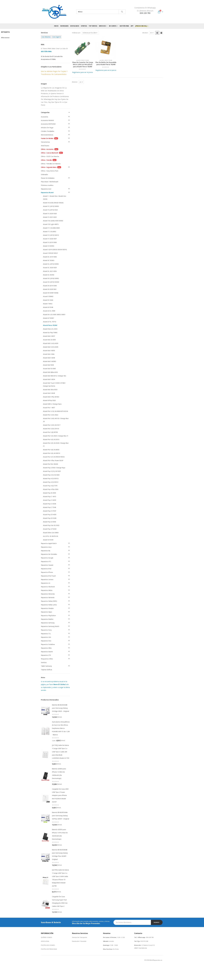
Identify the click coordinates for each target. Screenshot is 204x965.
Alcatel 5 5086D (48, 296)
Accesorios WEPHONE (48, 124)
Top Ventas (93, 26)
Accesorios (44, 117)
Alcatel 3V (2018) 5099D (51, 278)
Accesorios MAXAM (47, 120)
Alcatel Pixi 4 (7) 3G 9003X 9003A (53, 457)
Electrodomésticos (47, 135)
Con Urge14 (56, 37)
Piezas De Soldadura (47, 178)
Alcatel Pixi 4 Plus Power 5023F (53, 460)
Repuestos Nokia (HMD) (49, 601)
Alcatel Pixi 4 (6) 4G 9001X (51, 453)
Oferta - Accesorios (47, 149)
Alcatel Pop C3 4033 (49, 500)
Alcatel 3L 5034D (48, 275)
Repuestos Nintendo (47, 597)
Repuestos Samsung (48, 623)
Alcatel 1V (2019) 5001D (51, 235)
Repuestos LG (45, 583)
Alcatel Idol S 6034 (49, 379)
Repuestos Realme (47, 619)
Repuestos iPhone (47, 572)
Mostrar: (145, 33)
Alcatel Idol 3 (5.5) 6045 (50, 347)
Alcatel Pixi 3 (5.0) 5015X (51, 429)
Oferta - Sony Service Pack (49, 171)
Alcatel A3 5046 (48, 307)
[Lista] (161, 33)
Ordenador (44, 174)
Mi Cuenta (112, 26)
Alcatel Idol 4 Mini (48, 354)
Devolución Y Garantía (79, 941)
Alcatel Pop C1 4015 (49, 496)
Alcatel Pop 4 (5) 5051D (50, 478)
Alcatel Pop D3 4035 (49, 515)
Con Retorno (46, 37)
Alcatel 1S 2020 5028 (50, 213)
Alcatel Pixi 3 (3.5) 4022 (50, 415)
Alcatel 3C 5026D (48, 260)
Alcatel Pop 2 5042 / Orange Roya (54, 468)
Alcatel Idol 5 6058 (49, 358)
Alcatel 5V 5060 (48, 300)
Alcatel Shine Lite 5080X (51, 533)
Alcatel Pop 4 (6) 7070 (50, 486)
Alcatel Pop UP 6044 (49, 529)
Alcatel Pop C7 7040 (49, 507)
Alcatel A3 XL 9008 (49, 311)
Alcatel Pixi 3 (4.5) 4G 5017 (51, 425)
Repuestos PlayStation (48, 616)
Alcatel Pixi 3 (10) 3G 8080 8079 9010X (55, 411)
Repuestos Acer (46, 189)
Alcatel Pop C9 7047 (49, 511)
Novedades (64, 26)
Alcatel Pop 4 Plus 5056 (50, 489)
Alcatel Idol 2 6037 (49, 336)
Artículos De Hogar (47, 128)
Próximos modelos (47, 185)
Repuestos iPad (46, 569)
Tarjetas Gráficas (46, 670)
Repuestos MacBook (48, 587)
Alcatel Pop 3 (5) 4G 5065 (51, 475)
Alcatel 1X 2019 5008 (50, 242)
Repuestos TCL (46, 634)
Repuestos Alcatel (47, 192)
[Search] (122, 12)
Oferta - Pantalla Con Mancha (50, 164)
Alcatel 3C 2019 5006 (50, 257)
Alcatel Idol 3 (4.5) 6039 (50, 343)
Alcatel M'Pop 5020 (49, 400)
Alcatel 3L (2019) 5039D (51, 264)
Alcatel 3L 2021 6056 (50, 271)
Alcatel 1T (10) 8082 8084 (51, 228)
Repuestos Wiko (46, 648)
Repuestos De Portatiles (49, 554)
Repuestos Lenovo (47, 579)
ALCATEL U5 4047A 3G (50, 536)
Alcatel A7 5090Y (48, 318)
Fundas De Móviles (47, 138)
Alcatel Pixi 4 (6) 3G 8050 (51, 450)
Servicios (44, 662)
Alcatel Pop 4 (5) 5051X (50, 482)
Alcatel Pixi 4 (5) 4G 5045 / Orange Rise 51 (55, 444)
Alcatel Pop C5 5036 (49, 504)
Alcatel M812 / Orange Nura (52, 404)
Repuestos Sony (46, 630)
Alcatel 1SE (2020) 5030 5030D (53, 221)
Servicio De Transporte (79, 937)
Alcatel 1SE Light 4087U (51, 224)
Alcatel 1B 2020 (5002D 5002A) (53, 203)
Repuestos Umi (46, 637)
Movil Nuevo (45, 146)
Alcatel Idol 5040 (48, 365)
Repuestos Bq (45, 551)
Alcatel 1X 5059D (48, 246)
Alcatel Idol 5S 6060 (49, 369)
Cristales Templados (47, 131)
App (132, 26)
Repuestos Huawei (47, 565)
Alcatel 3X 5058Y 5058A (50, 293)
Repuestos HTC (46, 561)
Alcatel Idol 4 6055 (49, 351)
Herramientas (45, 142)
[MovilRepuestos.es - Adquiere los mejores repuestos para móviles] (54, 12)
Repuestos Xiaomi (47, 652)
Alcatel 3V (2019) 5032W (51, 282)
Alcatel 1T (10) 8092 (49, 232)
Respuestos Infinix (47, 659)
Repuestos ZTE (46, 655)
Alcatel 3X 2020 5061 (50, 289)
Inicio (56, 26)
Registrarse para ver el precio (82, 72)
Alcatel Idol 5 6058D (49, 361)
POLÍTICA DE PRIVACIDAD (49, 949)
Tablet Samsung (46, 666)
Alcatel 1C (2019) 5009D (51, 206)
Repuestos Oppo (46, 612)
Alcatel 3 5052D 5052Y (50, 253)
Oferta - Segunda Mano (48, 167)
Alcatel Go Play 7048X (50, 332)
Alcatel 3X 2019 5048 (50, 286)
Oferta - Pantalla (46, 160)
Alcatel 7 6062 (47, 304)
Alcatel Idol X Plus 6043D (51, 397)
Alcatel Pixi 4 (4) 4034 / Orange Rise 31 (55, 436)
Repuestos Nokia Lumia (49, 605)
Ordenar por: (76, 33)
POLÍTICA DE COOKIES (48, 945)
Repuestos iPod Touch (48, 576)
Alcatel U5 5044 (48, 540)
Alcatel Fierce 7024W (82, 60)
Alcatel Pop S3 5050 (49, 522)
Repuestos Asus (46, 547)
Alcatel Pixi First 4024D (50, 464)
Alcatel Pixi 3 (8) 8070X (50, 432)
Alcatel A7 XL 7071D (49, 322)
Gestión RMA (124, 26)
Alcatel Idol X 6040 (49, 393)
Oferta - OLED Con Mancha (50, 156)
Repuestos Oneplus (47, 608)
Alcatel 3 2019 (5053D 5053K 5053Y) (55, 250)
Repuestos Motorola (48, 594)
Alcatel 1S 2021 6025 (50, 217)
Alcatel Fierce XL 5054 (50, 329)
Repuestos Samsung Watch (50, 626)
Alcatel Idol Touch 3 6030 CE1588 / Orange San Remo (54, 384)
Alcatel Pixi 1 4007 (49, 408)
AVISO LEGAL (45, 941)
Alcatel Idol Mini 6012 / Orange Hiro (54, 376)
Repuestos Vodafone (48, 644)
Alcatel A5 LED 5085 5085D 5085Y (54, 314)
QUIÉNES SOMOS (46, 937)
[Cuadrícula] (157, 33)
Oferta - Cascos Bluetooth (49, 153)
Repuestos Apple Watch (49, 543)
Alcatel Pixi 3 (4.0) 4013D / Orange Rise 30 (55, 419)
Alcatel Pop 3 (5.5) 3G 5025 (52, 471)
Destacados (74, 26)
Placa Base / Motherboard (49, 182)
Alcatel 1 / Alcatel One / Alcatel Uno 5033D (54, 197)
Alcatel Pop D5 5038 (49, 518)
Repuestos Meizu (46, 590)
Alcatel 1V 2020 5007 (50, 239)
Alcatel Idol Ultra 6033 (50, 390)
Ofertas (84, 26)
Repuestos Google (47, 558)
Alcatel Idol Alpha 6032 (50, 372)
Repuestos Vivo (46, 641)
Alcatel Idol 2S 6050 (49, 340)
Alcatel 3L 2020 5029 (50, 268)
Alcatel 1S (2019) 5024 (50, 210)
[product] (82, 47)
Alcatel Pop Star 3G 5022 (51, 525)
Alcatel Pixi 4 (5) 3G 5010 (51, 439)
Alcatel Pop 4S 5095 (49, 493)
